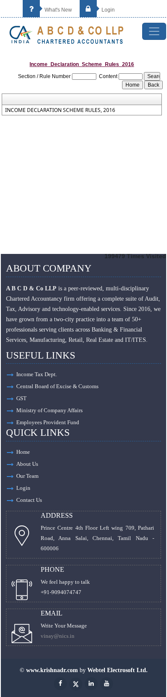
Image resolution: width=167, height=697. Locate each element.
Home (23, 452)
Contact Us (29, 500)
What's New (57, 10)
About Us (27, 464)
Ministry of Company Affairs (49, 410)
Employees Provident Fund (47, 422)
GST (21, 398)
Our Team (27, 476)
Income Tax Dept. (36, 374)
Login (107, 10)
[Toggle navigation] (154, 31)
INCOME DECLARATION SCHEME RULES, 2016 (60, 110)
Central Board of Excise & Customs (57, 386)
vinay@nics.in (58, 636)
